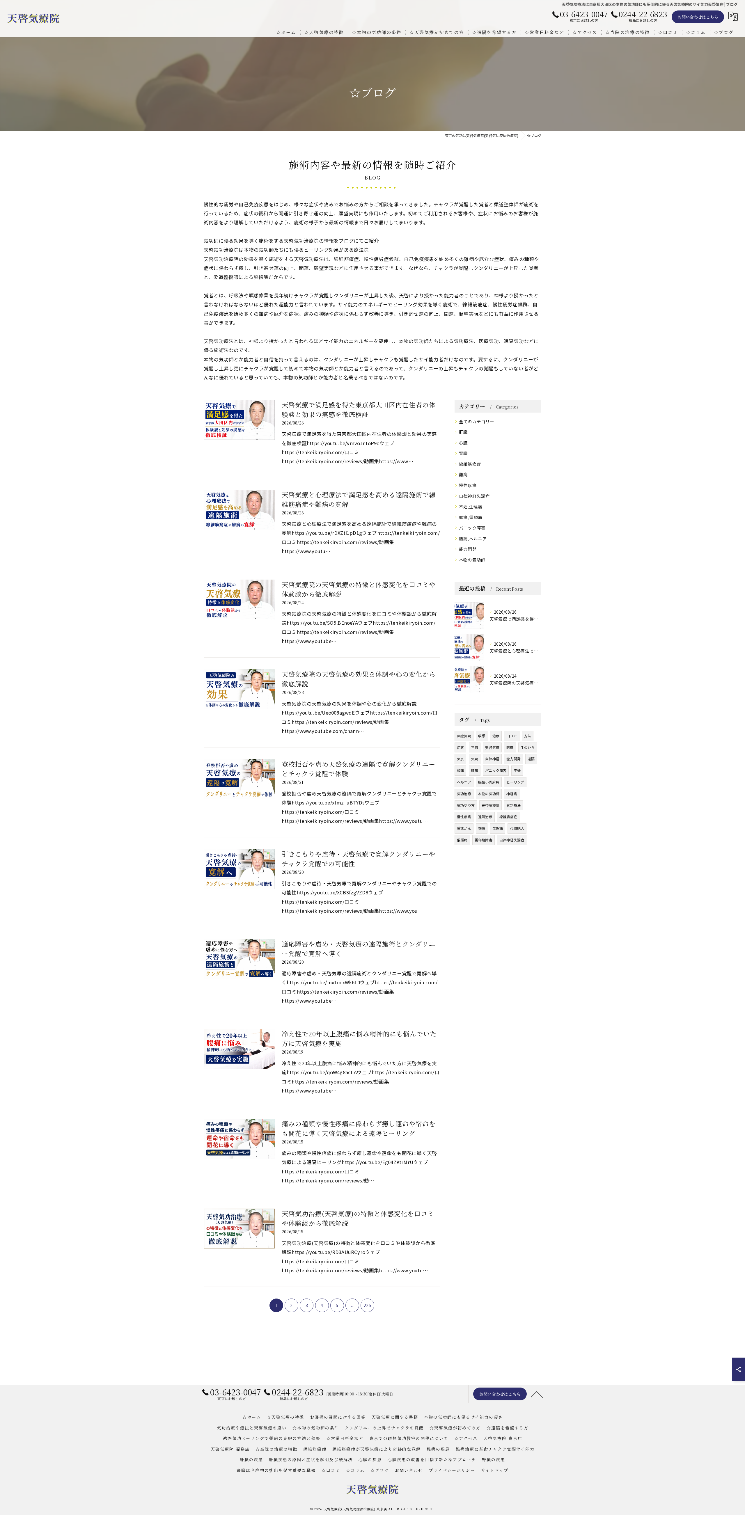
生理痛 (497, 828)
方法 (527, 735)
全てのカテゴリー (476, 421)
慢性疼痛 (468, 485)
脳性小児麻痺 (488, 781)
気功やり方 (466, 805)
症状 (460, 747)
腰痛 (474, 770)
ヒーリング (515, 781)
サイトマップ (494, 1470)
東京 (460, 758)
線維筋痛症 (470, 464)
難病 (463, 474)
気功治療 (464, 793)
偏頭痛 (462, 839)
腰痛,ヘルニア (473, 538)
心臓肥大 (517, 828)
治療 (495, 735)
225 (367, 1305)
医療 (509, 747)
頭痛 (460, 770)
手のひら (528, 747)
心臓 (463, 443)
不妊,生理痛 (470, 506)
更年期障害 (483, 839)
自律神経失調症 (474, 496)
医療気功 (464, 735)
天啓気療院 (490, 805)
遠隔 (531, 758)
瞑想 (481, 735)
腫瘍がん (464, 828)
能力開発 (468, 549)
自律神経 (492, 758)
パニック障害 (472, 528)
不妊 (517, 770)
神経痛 (511, 793)
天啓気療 (492, 747)
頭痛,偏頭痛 (470, 517)
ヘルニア (464, 781)
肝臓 (463, 432)
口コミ (511, 735)
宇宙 (474, 747)
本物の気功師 (472, 560)
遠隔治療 (485, 816)
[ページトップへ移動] (537, 1394)
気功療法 (513, 805)
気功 (474, 758)
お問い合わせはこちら (697, 17)
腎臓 (463, 453)
